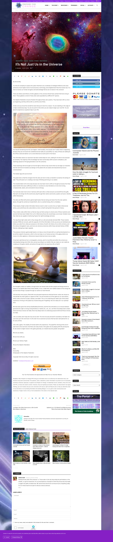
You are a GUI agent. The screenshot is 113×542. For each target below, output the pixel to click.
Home (46, 5)
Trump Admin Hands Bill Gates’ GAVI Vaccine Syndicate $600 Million (86, 262)
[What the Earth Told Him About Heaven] (62, 456)
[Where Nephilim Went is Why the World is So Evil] (42, 456)
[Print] (50, 76)
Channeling (31, 60)
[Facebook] (14, 76)
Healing (57, 1)
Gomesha (19, 68)
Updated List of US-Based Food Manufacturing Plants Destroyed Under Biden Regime (59, 408)
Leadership (87, 1)
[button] (97, 5)
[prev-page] (14, 468)
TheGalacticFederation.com (25, 361)
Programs (74, 5)
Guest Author (75, 154)
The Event (54, 5)
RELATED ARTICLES (19, 429)
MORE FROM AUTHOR (30, 429)
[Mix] (60, 76)
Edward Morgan (76, 176)
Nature (92, 1)
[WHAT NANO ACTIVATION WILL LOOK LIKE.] (22, 456)
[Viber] (46, 76)
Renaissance (67, 1)
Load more (85, 364)
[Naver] (67, 76)
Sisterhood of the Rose (49, 1)
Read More (86, 127)
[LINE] (53, 76)
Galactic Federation (43, 60)
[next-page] (16, 468)
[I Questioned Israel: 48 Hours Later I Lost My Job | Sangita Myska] (86, 207)
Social (82, 5)
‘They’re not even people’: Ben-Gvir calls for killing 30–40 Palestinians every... (90, 358)
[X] (18, 76)
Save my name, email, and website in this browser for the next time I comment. (34, 522)
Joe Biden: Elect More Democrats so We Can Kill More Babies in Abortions (25, 408)
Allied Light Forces (23, 10)
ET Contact (37, 60)
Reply (19, 487)
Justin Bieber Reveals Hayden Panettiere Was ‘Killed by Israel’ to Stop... (85, 240)
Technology (74, 1)
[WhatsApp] (25, 76)
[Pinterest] (21, 76)
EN (98, 1)
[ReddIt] (28, 76)
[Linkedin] (32, 76)
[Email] (39, 76)
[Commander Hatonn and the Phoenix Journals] (22, 438)
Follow (97, 83)
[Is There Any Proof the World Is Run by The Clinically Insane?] (76, 276)
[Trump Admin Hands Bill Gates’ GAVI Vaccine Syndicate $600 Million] (86, 253)
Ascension (28, 1)
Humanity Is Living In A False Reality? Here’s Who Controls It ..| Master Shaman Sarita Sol (41, 446)
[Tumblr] (57, 76)
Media (61, 1)
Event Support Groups (37, 1)
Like (98, 80)
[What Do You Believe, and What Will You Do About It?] (76, 351)
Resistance (64, 5)
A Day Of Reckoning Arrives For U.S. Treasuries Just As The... (85, 194)
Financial (81, 1)
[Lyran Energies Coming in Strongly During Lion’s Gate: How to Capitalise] (62, 438)
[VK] (35, 76)
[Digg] (64, 76)
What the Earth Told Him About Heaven (62, 463)
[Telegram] (42, 76)
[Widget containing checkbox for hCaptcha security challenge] (24, 528)
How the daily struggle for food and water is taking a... (85, 173)
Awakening (26, 60)
